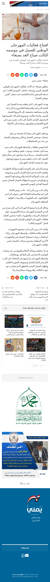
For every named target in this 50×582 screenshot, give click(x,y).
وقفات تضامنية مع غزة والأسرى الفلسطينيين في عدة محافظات (12, 294)
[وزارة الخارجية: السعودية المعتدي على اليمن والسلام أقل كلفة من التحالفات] (36, 321)
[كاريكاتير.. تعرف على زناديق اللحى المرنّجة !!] (14, 345)
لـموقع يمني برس (18, 574)
